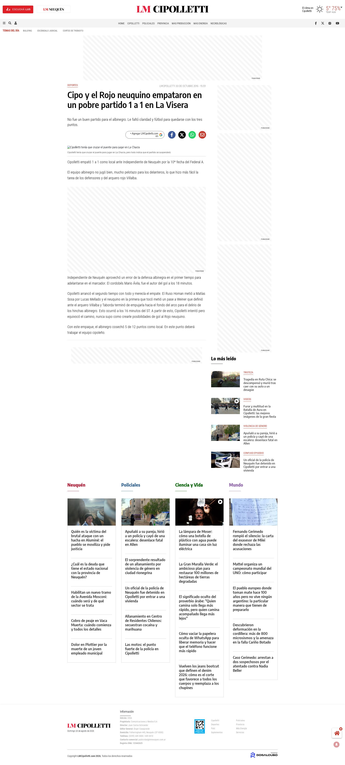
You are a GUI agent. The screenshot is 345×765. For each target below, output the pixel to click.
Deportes (72, 85)
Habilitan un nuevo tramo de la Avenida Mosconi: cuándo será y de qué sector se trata (91, 598)
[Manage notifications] (336, 744)
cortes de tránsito (73, 31)
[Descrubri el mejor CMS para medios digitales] (264, 758)
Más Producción (181, 23)
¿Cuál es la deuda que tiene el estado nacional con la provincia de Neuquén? (89, 570)
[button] (4, 23)
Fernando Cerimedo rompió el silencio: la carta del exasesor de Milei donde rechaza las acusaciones (253, 540)
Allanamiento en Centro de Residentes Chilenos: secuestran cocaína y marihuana (143, 622)
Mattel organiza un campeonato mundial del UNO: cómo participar (252, 568)
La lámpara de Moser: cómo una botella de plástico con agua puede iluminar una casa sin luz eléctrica (198, 540)
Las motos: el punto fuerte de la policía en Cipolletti (141, 648)
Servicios (240, 732)
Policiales (148, 23)
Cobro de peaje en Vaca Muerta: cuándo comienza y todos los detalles (91, 624)
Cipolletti (133, 23)
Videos (247, 399)
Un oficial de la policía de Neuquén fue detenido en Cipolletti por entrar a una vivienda (259, 465)
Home (121, 23)
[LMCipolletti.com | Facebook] (316, 23)
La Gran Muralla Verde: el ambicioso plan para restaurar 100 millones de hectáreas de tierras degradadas (198, 572)
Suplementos (216, 732)
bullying (27, 31)
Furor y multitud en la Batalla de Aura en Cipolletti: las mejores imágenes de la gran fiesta (259, 412)
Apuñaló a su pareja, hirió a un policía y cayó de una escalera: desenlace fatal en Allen (260, 438)
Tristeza (248, 372)
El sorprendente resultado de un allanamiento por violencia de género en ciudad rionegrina (145, 566)
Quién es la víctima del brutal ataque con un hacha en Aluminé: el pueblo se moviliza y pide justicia (90, 540)
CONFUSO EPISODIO (253, 453)
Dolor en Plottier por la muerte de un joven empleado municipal (89, 648)
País (213, 728)
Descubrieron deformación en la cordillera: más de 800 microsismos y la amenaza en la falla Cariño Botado (253, 633)
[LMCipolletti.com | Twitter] (323, 23)
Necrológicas (219, 23)
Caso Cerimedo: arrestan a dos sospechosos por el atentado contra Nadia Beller (253, 664)
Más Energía (201, 23)
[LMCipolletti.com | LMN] (54, 9)
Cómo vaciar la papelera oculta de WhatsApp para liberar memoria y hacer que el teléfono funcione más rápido (199, 642)
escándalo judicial (47, 31)
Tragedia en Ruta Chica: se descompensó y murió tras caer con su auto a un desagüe (259, 385)
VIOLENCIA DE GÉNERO (255, 426)
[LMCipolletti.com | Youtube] (337, 23)
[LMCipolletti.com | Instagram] (330, 23)
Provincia (163, 23)
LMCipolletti (167, 85)
